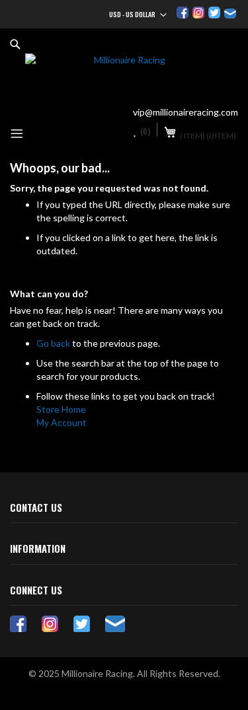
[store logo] (124, 76)
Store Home (61, 409)
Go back (53, 343)
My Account (61, 422)
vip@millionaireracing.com (185, 112)
